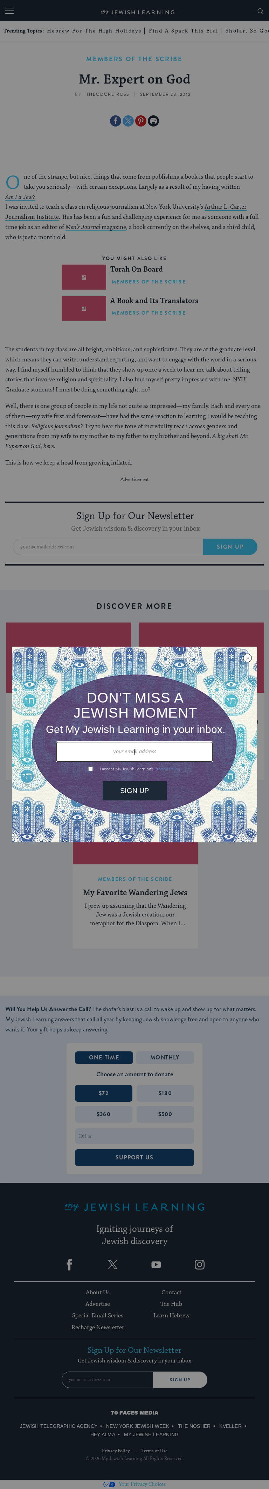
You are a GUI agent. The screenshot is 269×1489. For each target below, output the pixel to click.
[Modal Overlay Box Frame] (134, 744)
